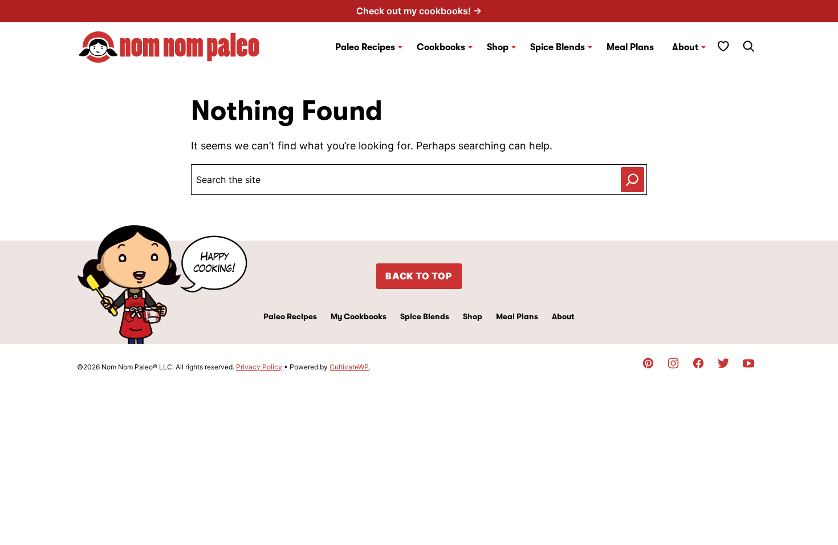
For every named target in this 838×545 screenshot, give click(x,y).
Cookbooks (441, 47)
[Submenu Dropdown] (400, 47)
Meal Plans (630, 47)
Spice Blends (557, 47)
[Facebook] (698, 363)
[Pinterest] (648, 363)
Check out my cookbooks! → (419, 11)
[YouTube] (748, 363)
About (685, 47)
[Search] (748, 46)
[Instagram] (673, 363)
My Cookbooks (359, 316)
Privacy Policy (259, 367)
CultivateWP (349, 367)
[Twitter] (723, 363)
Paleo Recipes (365, 47)
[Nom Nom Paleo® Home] (168, 47)
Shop (472, 316)
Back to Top (419, 276)
